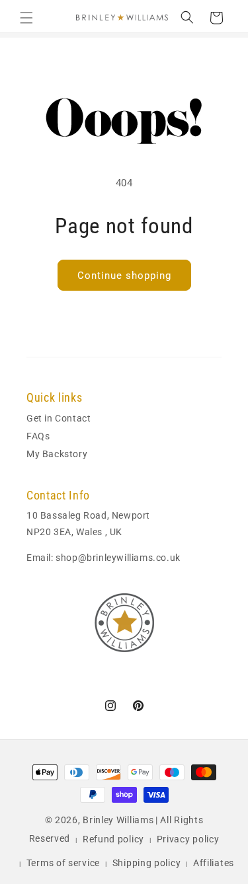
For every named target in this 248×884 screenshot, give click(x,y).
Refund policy (113, 839)
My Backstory (56, 454)
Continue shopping (124, 275)
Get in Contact (58, 418)
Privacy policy (188, 839)
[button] (26, 17)
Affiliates (213, 863)
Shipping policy (146, 863)
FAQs (38, 436)
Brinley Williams (118, 820)
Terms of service (63, 863)
